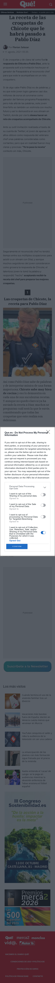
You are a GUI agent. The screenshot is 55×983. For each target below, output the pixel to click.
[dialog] (27, 491)
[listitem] (27, 487)
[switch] (43, 494)
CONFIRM (17, 546)
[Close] (49, 433)
